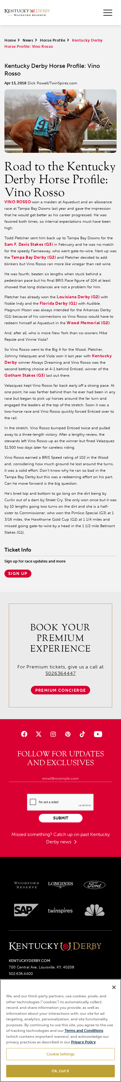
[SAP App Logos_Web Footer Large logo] (26, 910)
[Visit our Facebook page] (24, 734)
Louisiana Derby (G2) (78, 296)
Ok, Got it (60, 1071)
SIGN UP (18, 573)
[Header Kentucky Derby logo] (27, 13)
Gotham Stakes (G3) (24, 375)
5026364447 (61, 673)
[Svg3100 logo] (94, 910)
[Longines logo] (60, 885)
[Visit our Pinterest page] (67, 734)
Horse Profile (52, 40)
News (28, 40)
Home (10, 40)
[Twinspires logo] (60, 910)
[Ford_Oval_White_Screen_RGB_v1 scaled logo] (94, 885)
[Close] (113, 987)
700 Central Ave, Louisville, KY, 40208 (41, 967)
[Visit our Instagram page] (53, 734)
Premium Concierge (60, 690)
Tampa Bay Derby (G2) (33, 257)
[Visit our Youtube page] (97, 734)
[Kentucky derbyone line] (55, 947)
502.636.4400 (21, 973)
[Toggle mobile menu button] (107, 12)
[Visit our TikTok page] (82, 734)
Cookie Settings (60, 1054)
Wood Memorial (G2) (88, 322)
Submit (60, 818)
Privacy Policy (83, 1042)
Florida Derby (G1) (58, 303)
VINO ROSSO (17, 201)
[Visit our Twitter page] (38, 734)
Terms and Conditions (84, 1030)
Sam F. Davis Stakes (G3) (28, 244)
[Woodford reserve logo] (26, 885)
